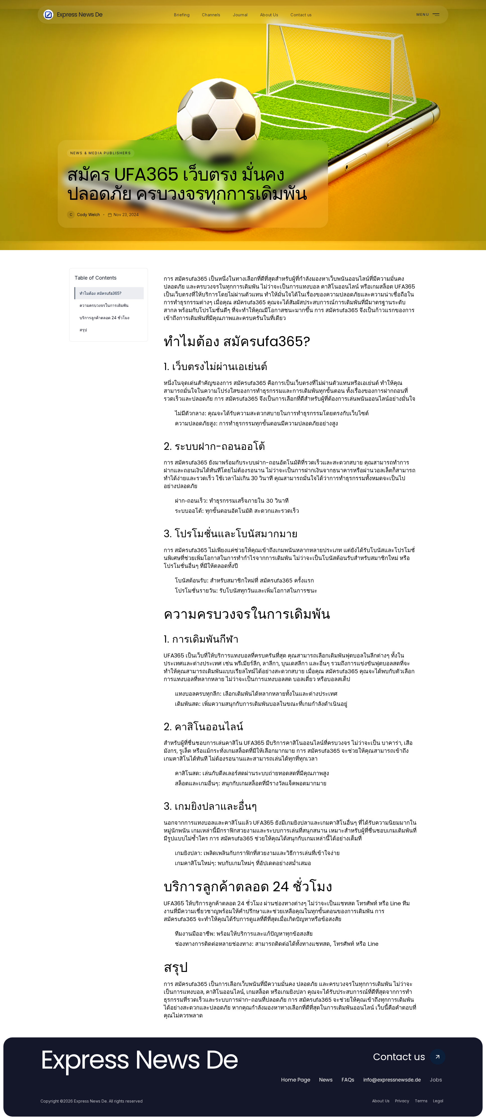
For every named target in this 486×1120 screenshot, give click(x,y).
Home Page (295, 1079)
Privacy (402, 1101)
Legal (438, 1101)
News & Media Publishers (100, 153)
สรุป (83, 329)
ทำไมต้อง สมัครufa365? (101, 293)
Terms (421, 1101)
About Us (381, 1101)
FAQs (348, 1079)
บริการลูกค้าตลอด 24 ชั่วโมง (104, 317)
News (326, 1079)
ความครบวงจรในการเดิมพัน (104, 305)
